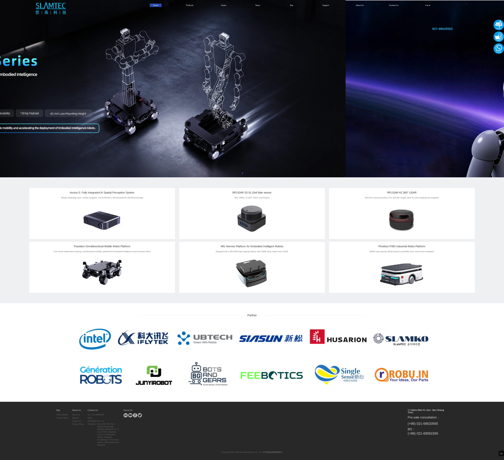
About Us (360, 5)
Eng (427, 5)
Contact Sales (62, 418)
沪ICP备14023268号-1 (272, 452)
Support (325, 5)
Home (155, 5)
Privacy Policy (78, 424)
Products (189, 5)
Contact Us (393, 5)
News (257, 5)
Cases (223, 5)
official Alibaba (62, 415)
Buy (291, 5)
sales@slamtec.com (96, 421)
